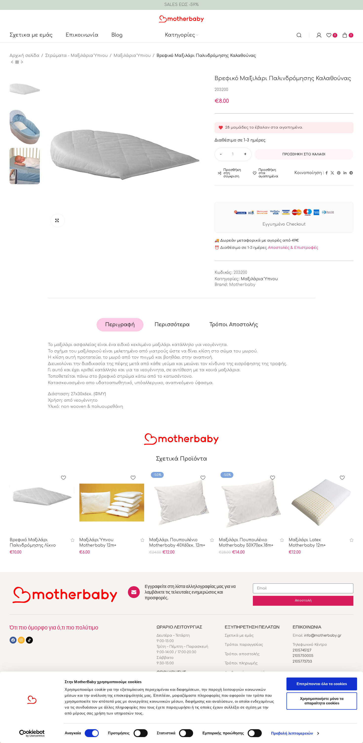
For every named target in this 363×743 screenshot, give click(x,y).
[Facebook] (13, 640)
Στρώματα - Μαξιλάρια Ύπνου (76, 55)
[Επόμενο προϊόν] (22, 62)
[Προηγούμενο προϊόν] (12, 62)
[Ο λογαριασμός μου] (319, 35)
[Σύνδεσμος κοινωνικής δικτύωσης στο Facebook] (326, 173)
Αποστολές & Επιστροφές (293, 248)
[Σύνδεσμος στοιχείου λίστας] (255, 635)
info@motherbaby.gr (323, 635)
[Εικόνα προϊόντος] (42, 502)
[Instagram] (21, 640)
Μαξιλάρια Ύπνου (132, 55)
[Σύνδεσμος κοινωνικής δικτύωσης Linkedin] (345, 173)
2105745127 (302, 650)
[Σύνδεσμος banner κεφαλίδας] (181, 5)
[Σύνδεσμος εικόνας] (65, 594)
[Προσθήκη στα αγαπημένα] (63, 478)
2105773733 (302, 661)
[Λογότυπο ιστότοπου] (181, 18)
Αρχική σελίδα (24, 55)
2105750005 (303, 656)
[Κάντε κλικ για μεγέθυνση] (57, 220)
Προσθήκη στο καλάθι (303, 154)
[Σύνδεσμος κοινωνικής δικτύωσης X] (332, 173)
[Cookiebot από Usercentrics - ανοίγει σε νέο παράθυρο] (32, 733)
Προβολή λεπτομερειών (292, 733)
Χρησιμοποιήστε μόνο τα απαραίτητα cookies (321, 701)
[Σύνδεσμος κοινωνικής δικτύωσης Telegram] (351, 173)
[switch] (141, 733)
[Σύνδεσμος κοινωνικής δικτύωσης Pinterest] (339, 173)
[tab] (120, 324)
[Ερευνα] (299, 35)
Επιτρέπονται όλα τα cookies (322, 684)
